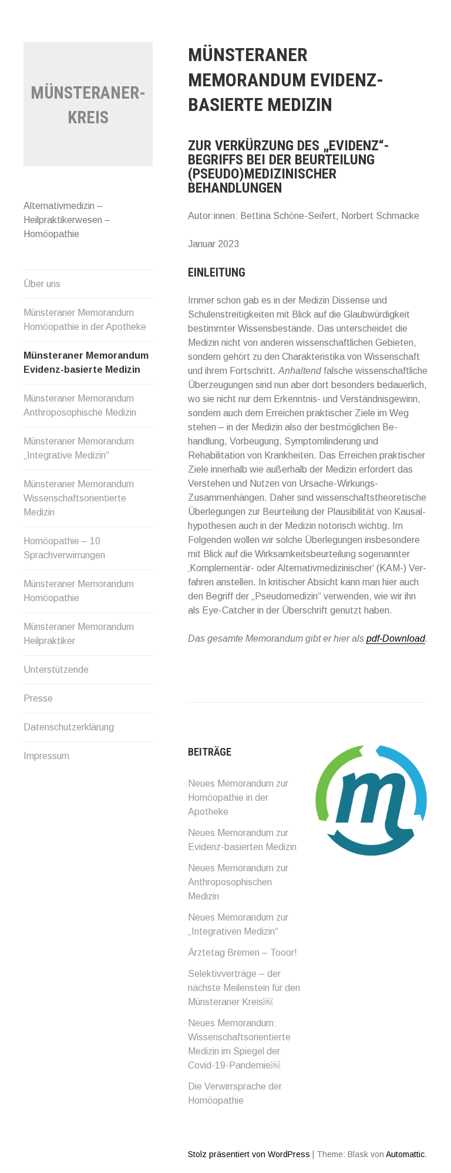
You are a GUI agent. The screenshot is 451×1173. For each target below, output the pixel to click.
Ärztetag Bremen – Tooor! (242, 953)
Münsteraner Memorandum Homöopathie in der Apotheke (84, 320)
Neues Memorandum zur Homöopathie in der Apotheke (238, 797)
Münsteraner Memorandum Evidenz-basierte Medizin (86, 362)
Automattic (405, 1154)
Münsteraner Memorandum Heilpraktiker (78, 634)
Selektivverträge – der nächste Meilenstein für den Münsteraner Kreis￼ (244, 988)
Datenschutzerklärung (68, 727)
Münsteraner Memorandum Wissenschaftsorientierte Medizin (78, 498)
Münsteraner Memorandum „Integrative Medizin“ (78, 448)
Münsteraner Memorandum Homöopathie (78, 591)
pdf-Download (395, 638)
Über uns (41, 284)
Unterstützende (56, 670)
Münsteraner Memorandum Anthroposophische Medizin (79, 405)
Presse (38, 698)
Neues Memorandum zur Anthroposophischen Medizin (238, 882)
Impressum (46, 756)
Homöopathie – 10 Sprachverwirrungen (64, 548)
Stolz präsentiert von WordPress (249, 1154)
